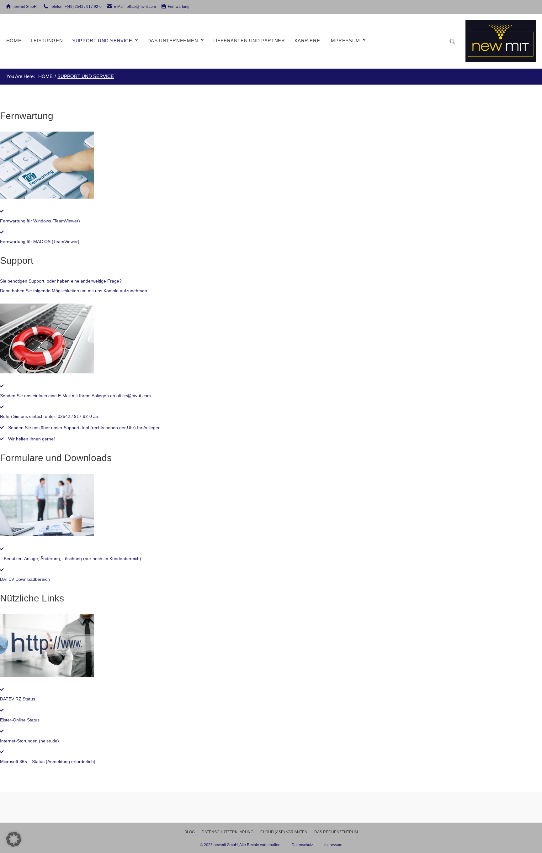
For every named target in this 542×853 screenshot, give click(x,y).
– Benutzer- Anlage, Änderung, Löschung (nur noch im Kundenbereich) (70, 558)
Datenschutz (307, 845)
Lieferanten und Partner (249, 40)
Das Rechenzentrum (336, 832)
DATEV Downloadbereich (25, 579)
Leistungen (47, 40)
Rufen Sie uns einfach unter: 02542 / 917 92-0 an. (49, 416)
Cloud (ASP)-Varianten (283, 832)
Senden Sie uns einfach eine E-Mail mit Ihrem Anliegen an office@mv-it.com (75, 395)
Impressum (344, 40)
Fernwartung (178, 6)
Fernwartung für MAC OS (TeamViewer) (39, 241)
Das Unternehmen (172, 40)
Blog (189, 832)
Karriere (307, 40)
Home (13, 40)
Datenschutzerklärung (227, 832)
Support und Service (102, 40)
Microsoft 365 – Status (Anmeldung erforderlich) (47, 761)
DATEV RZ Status (17, 698)
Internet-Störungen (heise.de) (29, 740)
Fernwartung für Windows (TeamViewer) (40, 220)
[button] (14, 839)
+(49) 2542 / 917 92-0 (83, 6)
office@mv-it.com (141, 6)
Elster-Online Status (20, 719)
